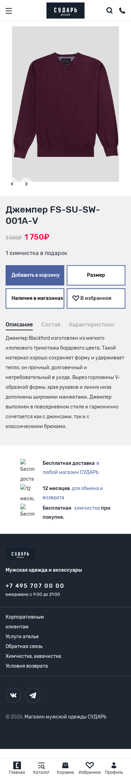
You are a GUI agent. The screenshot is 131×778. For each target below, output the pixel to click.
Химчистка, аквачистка (33, 656)
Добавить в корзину (36, 275)
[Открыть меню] (9, 11)
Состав (50, 324)
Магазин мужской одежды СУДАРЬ (65, 717)
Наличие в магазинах (37, 298)
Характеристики (91, 324)
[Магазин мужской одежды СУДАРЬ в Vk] (13, 695)
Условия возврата (27, 666)
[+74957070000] (122, 11)
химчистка (87, 508)
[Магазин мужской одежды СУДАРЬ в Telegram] (33, 695)
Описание (19, 324)
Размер (96, 275)
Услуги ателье (22, 637)
